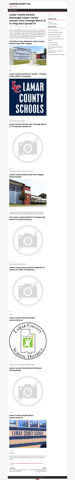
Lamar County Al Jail (52, 30)
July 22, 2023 (13, 26)
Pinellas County (42, 477)
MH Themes (28, 477)
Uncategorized (26, 26)
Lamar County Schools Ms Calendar (56, 54)
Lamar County (35, 477)
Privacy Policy (13, 10)
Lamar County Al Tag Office (54, 36)
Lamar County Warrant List (54, 34)
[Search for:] (57, 15)
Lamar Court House (52, 42)
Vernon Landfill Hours (53, 45)
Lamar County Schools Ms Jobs (55, 32)
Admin (19, 26)
